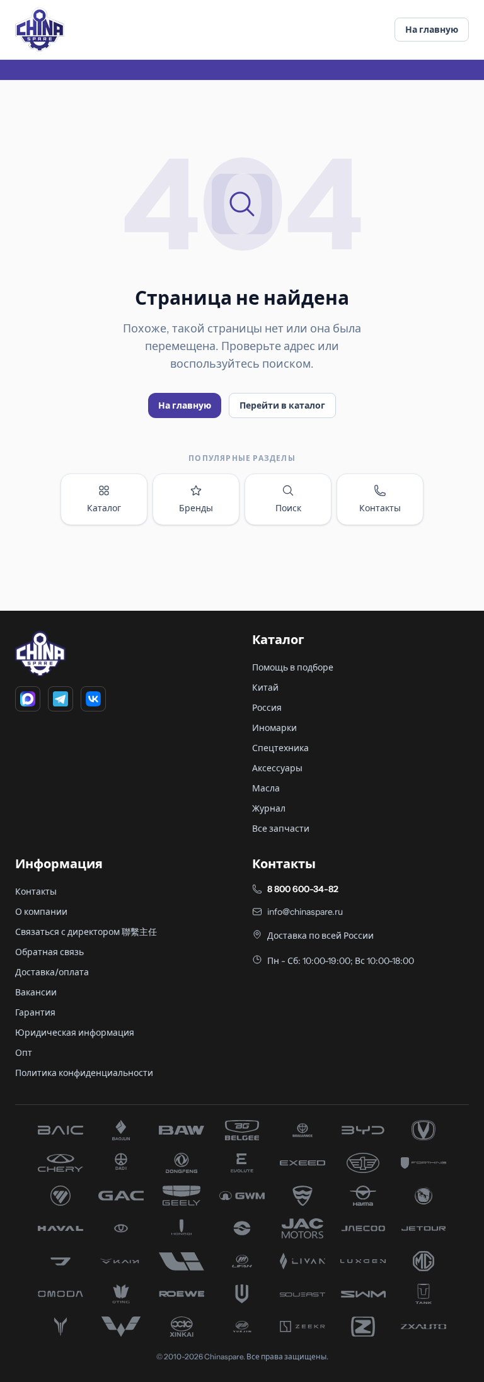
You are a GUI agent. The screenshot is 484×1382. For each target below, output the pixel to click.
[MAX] (27, 698)
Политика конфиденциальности (84, 1073)
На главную (431, 29)
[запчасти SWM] (363, 1293)
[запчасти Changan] (423, 1130)
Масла (266, 788)
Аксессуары (277, 768)
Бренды (196, 508)
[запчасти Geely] (181, 1195)
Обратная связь (49, 952)
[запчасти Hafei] (302, 1195)
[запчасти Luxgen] (363, 1261)
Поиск (288, 508)
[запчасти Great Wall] (242, 1195)
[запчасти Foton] (60, 1195)
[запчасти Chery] (60, 1162)
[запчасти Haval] (60, 1228)
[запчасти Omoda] (60, 1293)
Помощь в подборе (292, 667)
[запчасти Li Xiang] (181, 1261)
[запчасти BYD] (363, 1130)
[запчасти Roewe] (181, 1293)
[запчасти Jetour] (423, 1228)
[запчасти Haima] (363, 1195)
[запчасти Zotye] (363, 1326)
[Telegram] (60, 698)
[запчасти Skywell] (242, 1293)
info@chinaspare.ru (305, 911)
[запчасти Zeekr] (302, 1326)
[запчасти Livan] (302, 1261)
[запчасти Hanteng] (423, 1195)
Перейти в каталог (282, 405)
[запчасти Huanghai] (242, 1228)
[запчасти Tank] (423, 1293)
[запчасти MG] (423, 1261)
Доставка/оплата (52, 972)
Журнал (268, 808)
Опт (23, 1052)
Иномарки (274, 727)
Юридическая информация (74, 1032)
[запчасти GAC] (121, 1195)
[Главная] (39, 30)
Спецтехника (280, 748)
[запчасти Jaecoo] (363, 1228)
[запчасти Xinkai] (181, 1326)
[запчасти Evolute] (242, 1162)
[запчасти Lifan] (242, 1261)
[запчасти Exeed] (302, 1162)
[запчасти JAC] (302, 1228)
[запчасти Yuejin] (242, 1326)
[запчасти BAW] (181, 1130)
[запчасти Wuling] (121, 1326)
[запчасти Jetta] (60, 1261)
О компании (41, 911)
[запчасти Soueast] (302, 1293)
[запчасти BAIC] (60, 1130)
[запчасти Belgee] (242, 1130)
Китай (265, 687)
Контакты (380, 508)
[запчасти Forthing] (423, 1162)
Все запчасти (280, 828)
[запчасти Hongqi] (181, 1228)
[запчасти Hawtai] (121, 1228)
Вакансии (36, 992)
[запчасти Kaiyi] (121, 1261)
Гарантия (35, 1012)
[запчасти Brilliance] (302, 1130)
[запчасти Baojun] (121, 1130)
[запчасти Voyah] (60, 1326)
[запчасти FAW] (363, 1162)
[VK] (93, 698)
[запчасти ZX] (423, 1326)
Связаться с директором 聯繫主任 (86, 931)
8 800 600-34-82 (302, 889)
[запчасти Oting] (121, 1293)
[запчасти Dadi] (121, 1162)
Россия (267, 707)
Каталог (104, 508)
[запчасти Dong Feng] (181, 1162)
